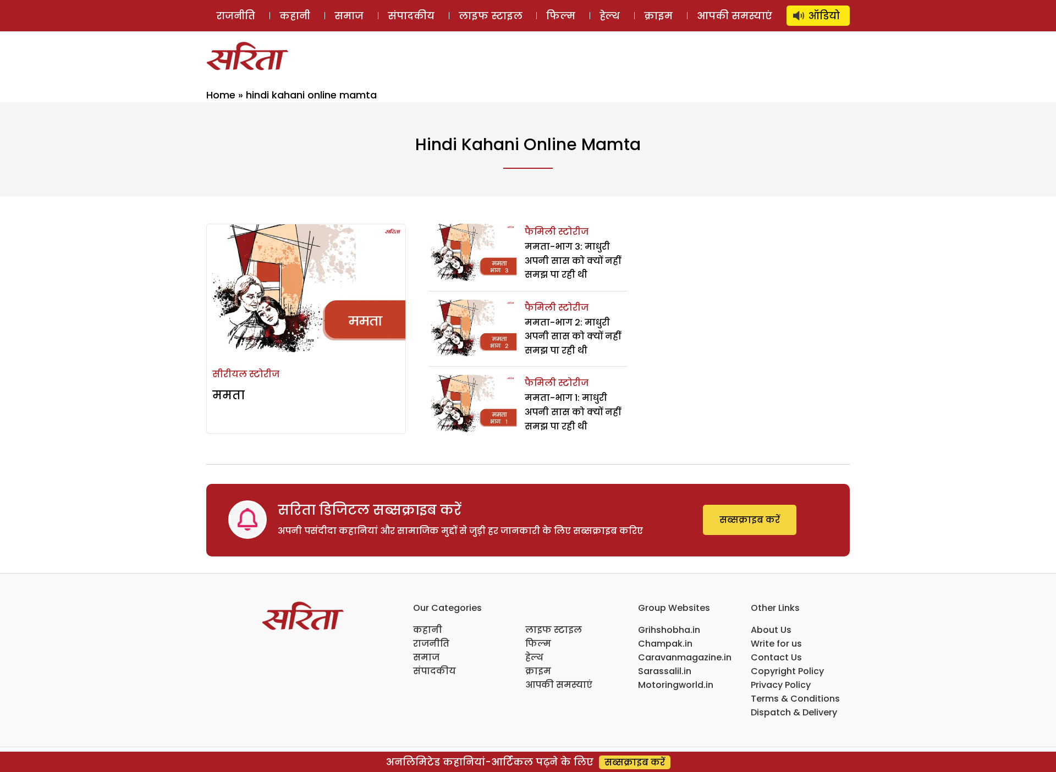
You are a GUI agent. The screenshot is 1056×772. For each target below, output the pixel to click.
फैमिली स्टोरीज (556, 231)
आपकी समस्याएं (734, 16)
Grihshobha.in (669, 630)
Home (220, 95)
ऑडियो (824, 16)
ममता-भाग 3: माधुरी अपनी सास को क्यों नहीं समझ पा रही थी (572, 260)
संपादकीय (411, 16)
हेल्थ (610, 16)
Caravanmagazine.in (685, 657)
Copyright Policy (787, 671)
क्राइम (658, 16)
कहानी (294, 16)
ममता (228, 395)
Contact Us (776, 657)
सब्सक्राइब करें (749, 520)
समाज (349, 16)
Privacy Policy (781, 685)
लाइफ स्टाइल (490, 16)
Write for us (776, 643)
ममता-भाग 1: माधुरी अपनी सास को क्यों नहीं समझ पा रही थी (572, 411)
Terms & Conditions (795, 698)
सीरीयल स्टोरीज (245, 374)
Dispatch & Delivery (794, 712)
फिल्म (560, 16)
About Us (771, 630)
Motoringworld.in (675, 685)
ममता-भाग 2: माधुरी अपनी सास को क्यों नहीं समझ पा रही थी (572, 336)
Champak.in (665, 643)
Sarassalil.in (664, 671)
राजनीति (235, 16)
